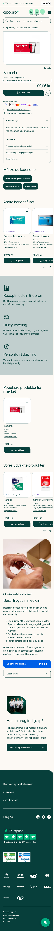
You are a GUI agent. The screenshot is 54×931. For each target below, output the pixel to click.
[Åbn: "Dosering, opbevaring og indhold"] (27, 146)
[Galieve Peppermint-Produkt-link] (17, 235)
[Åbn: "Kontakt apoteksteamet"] (27, 784)
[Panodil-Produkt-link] (17, 499)
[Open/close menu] (49, 12)
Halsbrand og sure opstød (27, 28)
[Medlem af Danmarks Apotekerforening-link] (46, 3)
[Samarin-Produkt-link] (17, 425)
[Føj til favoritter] (47, 92)
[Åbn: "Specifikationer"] (27, 159)
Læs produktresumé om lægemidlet (18, 81)
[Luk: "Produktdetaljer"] (27, 120)
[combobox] (27, 21)
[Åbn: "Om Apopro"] (27, 800)
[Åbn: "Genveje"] (27, 792)
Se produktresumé (10, 247)
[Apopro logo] (11, 12)
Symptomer (8, 28)
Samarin (47, 68)
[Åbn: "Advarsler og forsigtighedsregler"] (27, 152)
